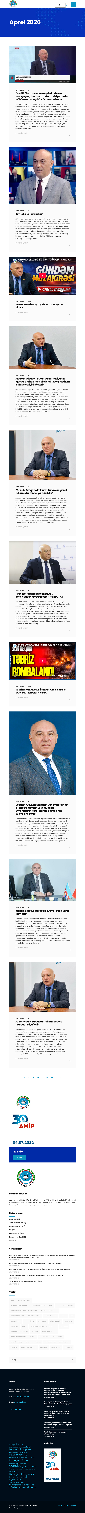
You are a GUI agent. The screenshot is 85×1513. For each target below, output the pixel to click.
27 (28, 1078)
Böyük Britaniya (17, 1316)
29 (38, 1078)
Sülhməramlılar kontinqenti (57, 1342)
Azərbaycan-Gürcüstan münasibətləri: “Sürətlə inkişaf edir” (38, 1023)
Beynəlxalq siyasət (49, 1310)
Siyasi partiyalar (33, 1342)
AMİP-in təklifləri (16, 1223)
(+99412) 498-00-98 (20, 1397)
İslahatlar (56, 1347)
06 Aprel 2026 (19, 801)
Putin (24, 1326)
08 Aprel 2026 (19, 90)
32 (52, 1078)
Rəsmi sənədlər (15, 1237)
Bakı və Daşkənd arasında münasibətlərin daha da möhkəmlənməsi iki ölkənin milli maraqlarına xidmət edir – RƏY (42, 1256)
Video (29, 301)
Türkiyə (14, 1347)
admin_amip (23, 133)
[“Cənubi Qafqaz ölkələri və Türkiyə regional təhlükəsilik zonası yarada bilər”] (42, 455)
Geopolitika (29, 1321)
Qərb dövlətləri (49, 1331)
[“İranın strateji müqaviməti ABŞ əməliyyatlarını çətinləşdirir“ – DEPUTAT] (42, 562)
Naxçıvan (68, 1321)
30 (42, 1078)
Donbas (64, 1316)
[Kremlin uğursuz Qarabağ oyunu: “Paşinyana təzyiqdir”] (42, 880)
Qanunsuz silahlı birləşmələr (44, 1326)
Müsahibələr (14, 1233)
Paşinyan (14, 1326)
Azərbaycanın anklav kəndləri (24, 1310)
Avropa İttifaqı (24, 1300)
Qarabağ (64, 1326)
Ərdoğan (68, 1347)
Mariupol (42, 1321)
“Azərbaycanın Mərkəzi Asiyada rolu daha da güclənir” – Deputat (36, 1275)
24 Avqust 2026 (14, 1278)
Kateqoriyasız (15, 1226)
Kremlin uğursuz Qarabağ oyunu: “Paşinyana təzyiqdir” (42, 912)
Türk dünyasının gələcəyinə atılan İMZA (25, 1281)
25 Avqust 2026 (14, 1260)
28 (33, 1078)
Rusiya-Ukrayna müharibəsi (51, 1337)
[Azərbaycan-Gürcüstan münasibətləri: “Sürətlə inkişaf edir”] (42, 987)
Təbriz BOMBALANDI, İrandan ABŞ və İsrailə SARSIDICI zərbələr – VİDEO (40, 691)
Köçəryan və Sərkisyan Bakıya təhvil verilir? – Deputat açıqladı (36, 1263)
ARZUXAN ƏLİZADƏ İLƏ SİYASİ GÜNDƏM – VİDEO (39, 306)
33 (56, 1078)
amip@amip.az (20, 1402)
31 (47, 1078)
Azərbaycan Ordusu (65, 1305)
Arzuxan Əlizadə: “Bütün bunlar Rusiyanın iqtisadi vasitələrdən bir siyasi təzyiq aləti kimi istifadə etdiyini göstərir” (42, 381)
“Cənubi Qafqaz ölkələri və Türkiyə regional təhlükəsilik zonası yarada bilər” (41, 491)
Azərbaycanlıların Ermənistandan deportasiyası (32, 1305)
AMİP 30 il (13, 1219)
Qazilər (35, 1331)
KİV (28, 90)
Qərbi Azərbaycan (18, 1337)
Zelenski (44, 1347)
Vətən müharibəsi (28, 1347)
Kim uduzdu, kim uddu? (29, 214)
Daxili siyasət (51, 1316)
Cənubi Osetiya (34, 1316)
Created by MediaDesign (66, 1505)
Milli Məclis (55, 1321)
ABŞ (12, 1300)
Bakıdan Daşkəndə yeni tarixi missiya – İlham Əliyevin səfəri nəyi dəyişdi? (40, 1269)
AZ (59, 5)
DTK (72, 1316)
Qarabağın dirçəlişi (19, 1331)
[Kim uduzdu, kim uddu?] (42, 175)
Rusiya (33, 1337)
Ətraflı (19, 1157)
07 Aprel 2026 (19, 375)
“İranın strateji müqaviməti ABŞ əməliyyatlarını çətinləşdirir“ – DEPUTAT (39, 595)
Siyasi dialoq (16, 1342)
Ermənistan (16, 1321)
